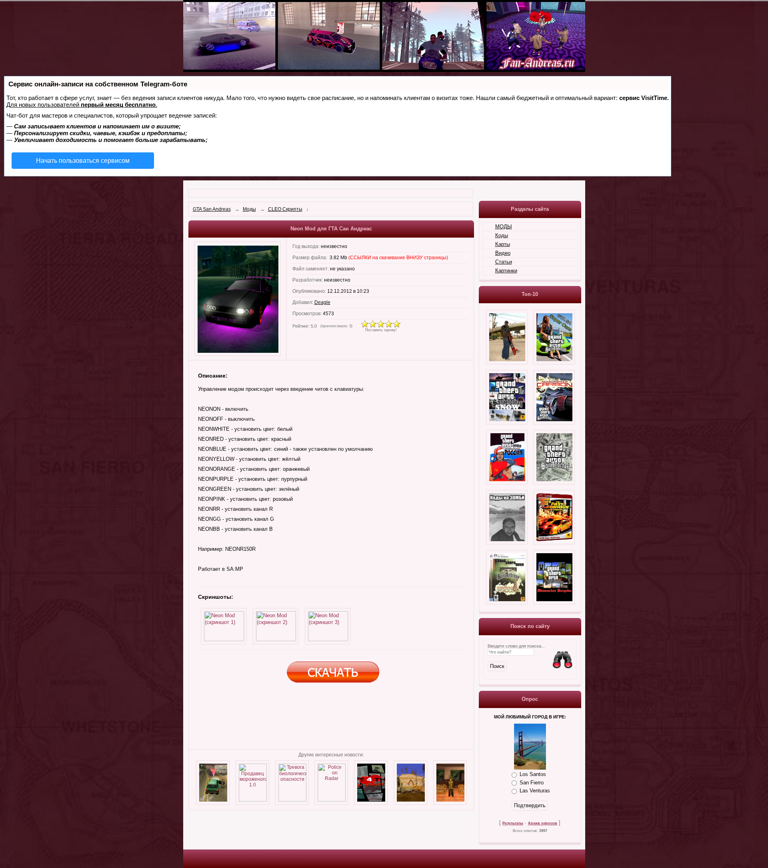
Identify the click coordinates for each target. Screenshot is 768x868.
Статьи (503, 262)
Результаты (512, 823)
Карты (502, 244)
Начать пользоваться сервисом (83, 160)
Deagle (322, 302)
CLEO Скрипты (285, 209)
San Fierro (532, 782)
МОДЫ (503, 227)
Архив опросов (542, 823)
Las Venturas (535, 791)
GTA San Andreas (212, 209)
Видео (502, 253)
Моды (249, 209)
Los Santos (533, 774)
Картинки (506, 271)
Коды (501, 235)
